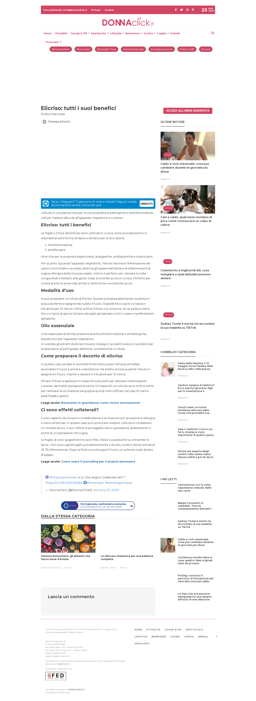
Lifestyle (116, 33)
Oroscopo (52, 42)
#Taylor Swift (187, 49)
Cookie (109, 10)
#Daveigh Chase (106, 49)
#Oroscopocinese (63, 477)
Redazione (165, 179)
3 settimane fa (55, 568)
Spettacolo (98, 33)
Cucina (148, 33)
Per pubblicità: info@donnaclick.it (65, 10)
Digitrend (62, 664)
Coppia (161, 33)
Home (47, 33)
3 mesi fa (112, 568)
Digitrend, (45, 568)
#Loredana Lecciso (162, 49)
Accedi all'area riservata (187, 110)
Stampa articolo (59, 121)
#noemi (205, 49)
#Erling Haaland (61, 49)
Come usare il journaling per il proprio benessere (98, 461)
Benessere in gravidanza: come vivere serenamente (100, 402)
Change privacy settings (57, 692)
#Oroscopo (95, 482)
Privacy (95, 10)
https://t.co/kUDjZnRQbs (64, 482)
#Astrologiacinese (118, 482)
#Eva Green (83, 49)
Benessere (132, 33)
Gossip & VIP (79, 33)
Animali (175, 33)
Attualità (61, 33)
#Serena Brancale (133, 49)
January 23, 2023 (106, 490)
